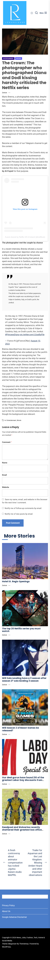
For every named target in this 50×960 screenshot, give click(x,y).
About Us (6, 911)
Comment (7, 442)
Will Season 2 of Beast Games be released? (20, 729)
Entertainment (8, 58)
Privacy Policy (8, 905)
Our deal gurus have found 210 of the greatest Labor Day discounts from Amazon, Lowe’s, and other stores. (23, 780)
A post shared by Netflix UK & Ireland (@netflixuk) (25, 237)
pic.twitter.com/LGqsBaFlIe (32, 334)
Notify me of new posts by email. (19, 514)
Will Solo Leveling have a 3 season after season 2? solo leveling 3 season (24, 679)
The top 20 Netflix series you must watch (21, 630)
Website (5, 487)
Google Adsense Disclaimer (14, 917)
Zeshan (4, 93)
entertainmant (11, 420)
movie (19, 420)
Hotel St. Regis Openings (16, 581)
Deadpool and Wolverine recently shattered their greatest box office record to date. (22, 830)
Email (4, 475)
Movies (18, 58)
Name (4, 463)
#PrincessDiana (12, 334)
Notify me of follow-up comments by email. (23, 508)
